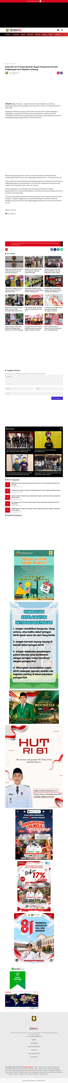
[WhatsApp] (61, 249)
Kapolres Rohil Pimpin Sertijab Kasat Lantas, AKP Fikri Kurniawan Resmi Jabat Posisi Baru (13, 309)
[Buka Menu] (58, 30)
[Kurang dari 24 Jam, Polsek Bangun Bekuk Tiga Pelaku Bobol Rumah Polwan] (48, 462)
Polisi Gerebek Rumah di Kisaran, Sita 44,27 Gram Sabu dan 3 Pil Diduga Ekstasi (53, 328)
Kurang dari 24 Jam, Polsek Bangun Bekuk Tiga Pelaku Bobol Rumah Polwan (48, 473)
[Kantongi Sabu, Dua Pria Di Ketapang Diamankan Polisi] (48, 439)
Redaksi (34, 1039)
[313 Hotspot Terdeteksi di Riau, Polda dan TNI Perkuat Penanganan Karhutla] (54, 300)
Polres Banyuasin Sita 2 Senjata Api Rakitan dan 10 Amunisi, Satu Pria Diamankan (18, 450)
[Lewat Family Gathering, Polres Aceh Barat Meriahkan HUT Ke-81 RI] (34, 300)
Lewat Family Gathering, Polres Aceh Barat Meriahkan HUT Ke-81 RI (33, 309)
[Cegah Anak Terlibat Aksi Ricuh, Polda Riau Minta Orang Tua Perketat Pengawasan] (14, 262)
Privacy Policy (34, 1057)
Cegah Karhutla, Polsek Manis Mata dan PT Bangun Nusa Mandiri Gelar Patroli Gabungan (14, 328)
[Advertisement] (34, 15)
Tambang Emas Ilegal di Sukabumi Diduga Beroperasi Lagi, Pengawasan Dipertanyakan (35, 490)
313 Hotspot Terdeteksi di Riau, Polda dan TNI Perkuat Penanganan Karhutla (53, 309)
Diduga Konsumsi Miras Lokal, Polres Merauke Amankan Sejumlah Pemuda (33, 270)
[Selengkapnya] (61, 429)
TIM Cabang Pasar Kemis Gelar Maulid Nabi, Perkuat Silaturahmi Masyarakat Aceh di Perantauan (35, 503)
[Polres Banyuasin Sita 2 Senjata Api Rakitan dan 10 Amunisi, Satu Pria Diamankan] (19, 439)
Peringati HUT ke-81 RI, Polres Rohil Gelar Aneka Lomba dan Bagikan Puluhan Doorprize (33, 328)
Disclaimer (34, 1050)
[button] (62, 30)
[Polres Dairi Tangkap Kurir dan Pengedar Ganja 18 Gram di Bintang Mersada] (14, 281)
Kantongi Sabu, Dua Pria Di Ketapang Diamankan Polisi (45, 450)
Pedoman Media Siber (34, 1046)
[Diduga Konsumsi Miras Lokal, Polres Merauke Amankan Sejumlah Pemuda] (34, 262)
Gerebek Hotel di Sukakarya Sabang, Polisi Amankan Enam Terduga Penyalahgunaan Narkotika (53, 290)
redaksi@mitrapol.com (36, 1036)
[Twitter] (55, 249)
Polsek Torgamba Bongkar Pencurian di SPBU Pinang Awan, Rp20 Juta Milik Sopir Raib (19, 473)
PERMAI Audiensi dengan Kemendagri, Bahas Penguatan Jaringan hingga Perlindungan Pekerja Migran (35, 509)
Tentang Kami (34, 1043)
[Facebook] (51, 249)
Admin (10, 72)
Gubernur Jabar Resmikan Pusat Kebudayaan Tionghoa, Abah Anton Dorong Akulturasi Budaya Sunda (35, 496)
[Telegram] (58, 249)
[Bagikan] (61, 73)
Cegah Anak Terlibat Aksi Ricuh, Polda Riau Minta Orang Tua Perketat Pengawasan (14, 270)
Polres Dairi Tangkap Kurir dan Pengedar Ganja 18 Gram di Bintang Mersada (13, 290)
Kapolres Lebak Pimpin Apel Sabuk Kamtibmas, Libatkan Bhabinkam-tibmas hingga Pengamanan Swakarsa (52, 270)
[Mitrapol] (14, 30)
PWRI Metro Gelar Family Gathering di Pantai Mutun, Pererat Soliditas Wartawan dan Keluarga (35, 484)
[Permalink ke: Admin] (7, 72)
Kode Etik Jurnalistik (34, 1053)
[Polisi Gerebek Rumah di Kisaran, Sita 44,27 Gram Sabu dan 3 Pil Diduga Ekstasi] (54, 319)
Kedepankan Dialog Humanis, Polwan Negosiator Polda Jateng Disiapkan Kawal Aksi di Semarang (34, 290)
